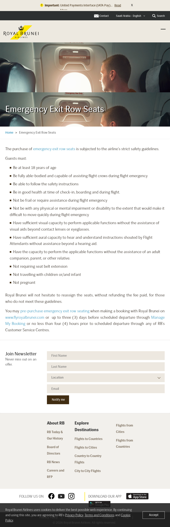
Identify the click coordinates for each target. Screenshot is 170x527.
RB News (53, 462)
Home (9, 133)
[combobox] (130, 16)
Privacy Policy (74, 515)
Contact (104, 15)
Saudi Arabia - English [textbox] (128, 15)
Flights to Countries (88, 439)
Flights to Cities (86, 447)
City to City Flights (88, 471)
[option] (85, 84)
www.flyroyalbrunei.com (24, 317)
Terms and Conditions (99, 515)
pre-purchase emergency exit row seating (54, 311)
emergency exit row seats (54, 148)
